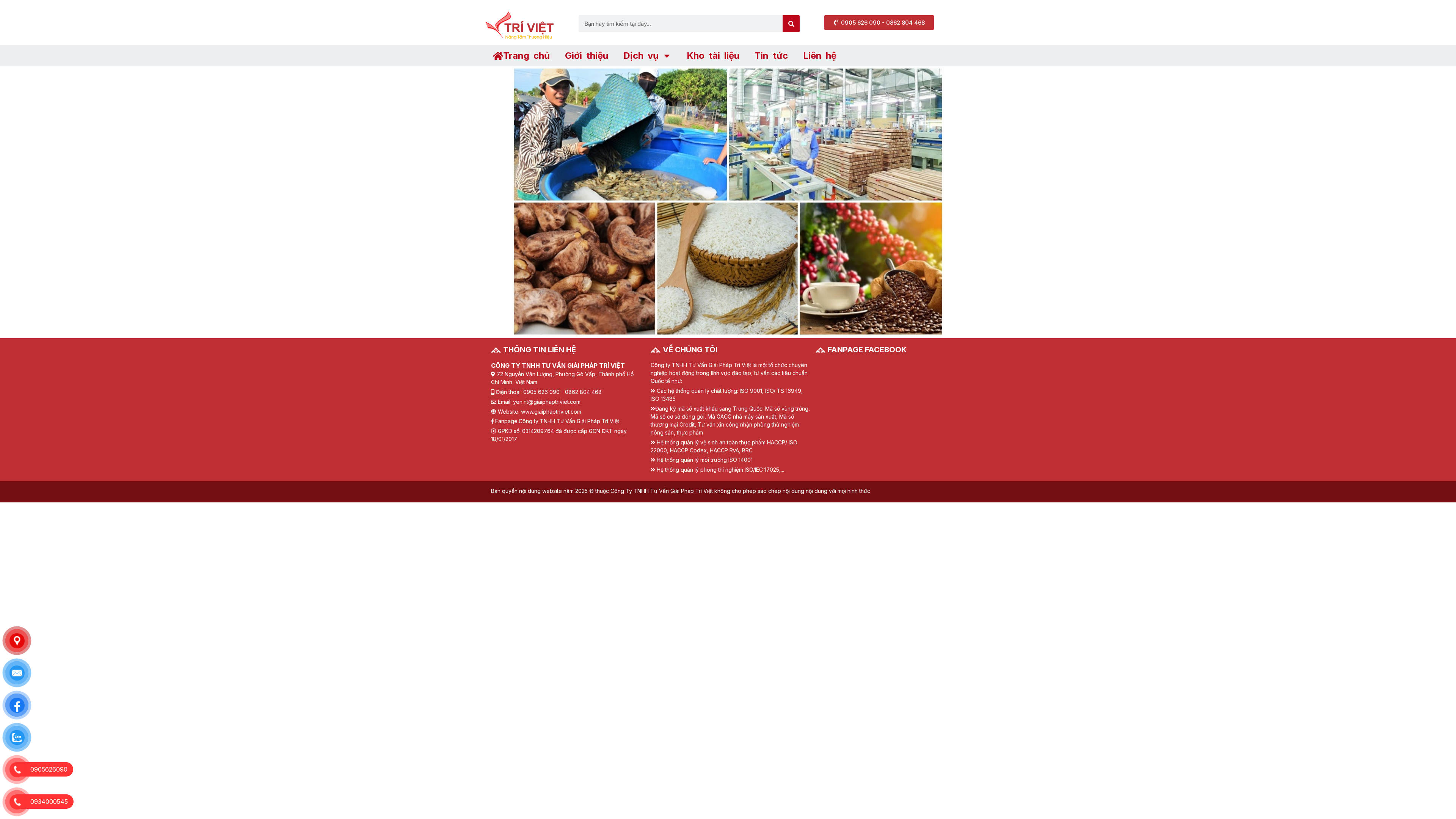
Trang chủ (526, 55)
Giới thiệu (586, 55)
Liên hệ (819, 55)
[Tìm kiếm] (791, 23)
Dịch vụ (641, 55)
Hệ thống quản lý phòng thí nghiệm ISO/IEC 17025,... (720, 469)
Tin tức (771, 55)
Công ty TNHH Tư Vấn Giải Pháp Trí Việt (569, 421)
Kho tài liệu (713, 55)
